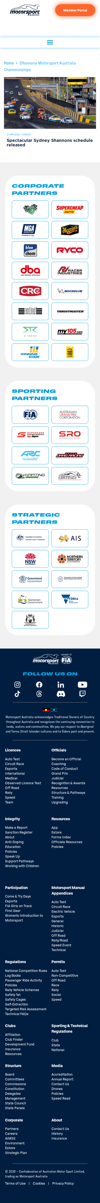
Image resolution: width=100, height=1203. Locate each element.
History (57, 1133)
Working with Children (22, 866)
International (15, 773)
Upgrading (59, 802)
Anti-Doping (14, 842)
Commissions (15, 1084)
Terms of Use (15, 1183)
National (57, 1050)
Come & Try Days (18, 896)
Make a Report (16, 827)
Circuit (26, 134)
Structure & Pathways (68, 792)
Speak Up (12, 856)
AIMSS (10, 1138)
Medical (11, 778)
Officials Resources (66, 842)
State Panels (15, 1108)
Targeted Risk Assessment (25, 1009)
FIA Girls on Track (18, 906)
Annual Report (62, 1079)
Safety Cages (15, 999)
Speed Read (60, 1098)
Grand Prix (59, 773)
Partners (12, 1128)
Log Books (13, 975)
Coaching (58, 764)
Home (9, 63)
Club (55, 1040)
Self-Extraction (16, 1004)
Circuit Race (14, 764)
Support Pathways (19, 861)
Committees (14, 1079)
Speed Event (61, 945)
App (54, 827)
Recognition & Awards (68, 783)
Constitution (14, 1089)
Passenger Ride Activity (23, 980)
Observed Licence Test (23, 783)
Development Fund (19, 1044)
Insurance (13, 1049)
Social (56, 994)
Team (9, 802)
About (9, 837)
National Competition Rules (26, 970)
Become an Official (66, 759)
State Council (15, 1103)
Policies (11, 851)
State (55, 1045)
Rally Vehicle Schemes (22, 990)
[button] (50, 42)
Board (9, 1074)
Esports (11, 768)
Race (55, 985)
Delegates (13, 1093)
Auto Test (12, 759)
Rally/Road (59, 940)
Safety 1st (13, 994)
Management (15, 1098)
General (57, 921)
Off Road (12, 788)
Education (13, 846)
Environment (15, 1143)
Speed (10, 797)
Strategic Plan (16, 1152)
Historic (57, 926)
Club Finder (14, 1039)
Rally (8, 792)
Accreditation (62, 1074)
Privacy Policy (63, 1183)
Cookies (39, 1183)
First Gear (13, 910)
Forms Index (61, 837)
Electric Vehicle (63, 911)
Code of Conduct (64, 768)
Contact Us (60, 1084)
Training (57, 797)
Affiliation (12, 1034)
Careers (11, 1133)
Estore (56, 832)
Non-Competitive (64, 975)
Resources (59, 788)
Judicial (57, 778)
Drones (57, 1089)
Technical (58, 950)
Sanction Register (19, 832)
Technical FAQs (17, 1014)
